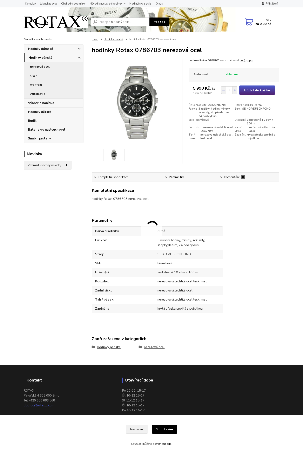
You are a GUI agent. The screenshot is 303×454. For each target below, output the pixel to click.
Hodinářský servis (140, 4)
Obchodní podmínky (73, 4)
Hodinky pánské (40, 58)
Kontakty (30, 4)
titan (33, 76)
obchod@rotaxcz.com (39, 405)
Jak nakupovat (48, 4)
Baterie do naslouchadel (46, 130)
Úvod (95, 39)
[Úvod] (56, 22)
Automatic (37, 94)
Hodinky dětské (40, 112)
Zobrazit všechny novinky (44, 165)
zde (169, 444)
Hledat (159, 22)
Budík (32, 121)
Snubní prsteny (39, 138)
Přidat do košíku (257, 90)
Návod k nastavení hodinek (106, 4)
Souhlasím (164, 429)
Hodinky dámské (40, 49)
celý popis (246, 60)
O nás (159, 4)
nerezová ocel (40, 67)
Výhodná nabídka (41, 103)
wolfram (36, 85)
